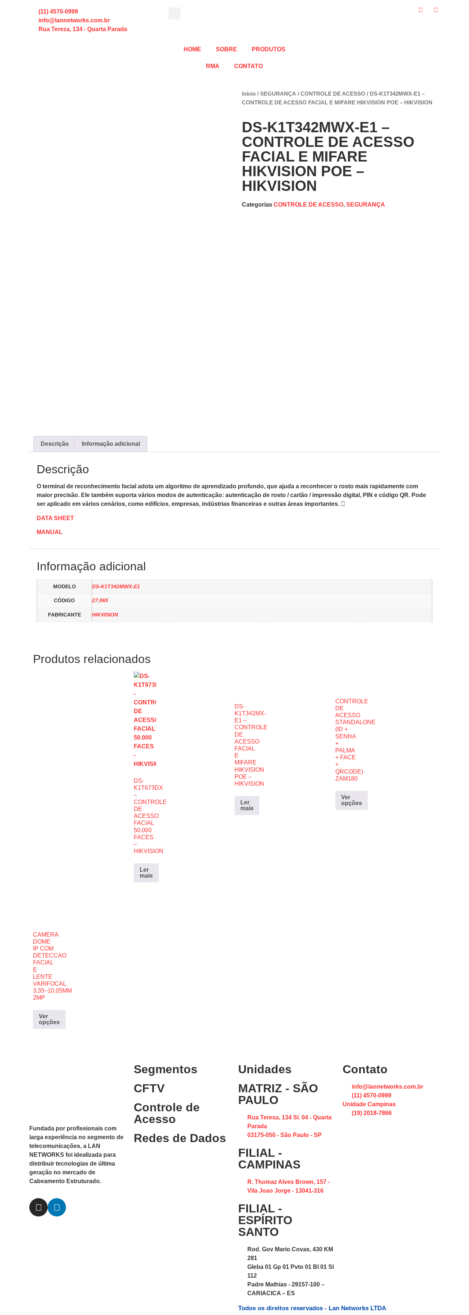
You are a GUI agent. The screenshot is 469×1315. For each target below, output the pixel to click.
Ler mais (146, 873)
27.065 (100, 600)
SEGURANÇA (278, 94)
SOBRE (226, 49)
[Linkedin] (57, 1207)
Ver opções (351, 800)
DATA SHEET (55, 518)
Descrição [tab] (55, 444)
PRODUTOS (268, 49)
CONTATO (248, 66)
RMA (212, 66)
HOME (192, 49)
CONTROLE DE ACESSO (332, 94)
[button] (175, 13)
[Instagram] (38, 1207)
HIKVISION (105, 615)
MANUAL (50, 532)
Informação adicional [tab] (111, 444)
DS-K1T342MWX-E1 (116, 586)
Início (249, 94)
